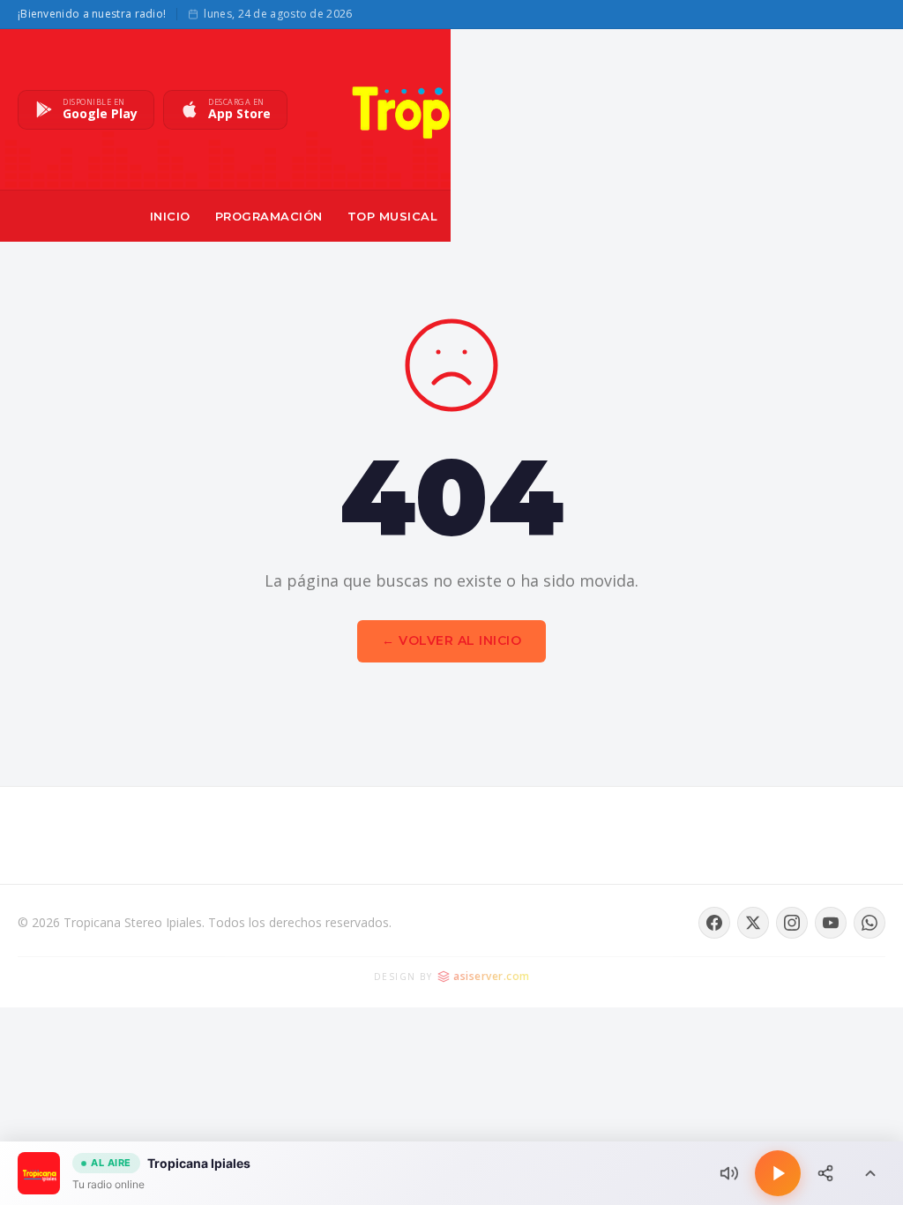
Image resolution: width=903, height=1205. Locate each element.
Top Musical (392, 216)
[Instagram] (757, 109)
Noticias (587, 216)
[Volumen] (729, 1173)
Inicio (170, 216)
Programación (269, 216)
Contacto (682, 216)
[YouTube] (793, 109)
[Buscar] (869, 109)
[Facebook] (687, 109)
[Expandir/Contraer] (870, 1173)
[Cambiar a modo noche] (868, 216)
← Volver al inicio (451, 640)
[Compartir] (825, 1173)
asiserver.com (491, 976)
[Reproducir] (778, 1173)
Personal (496, 216)
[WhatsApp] (828, 109)
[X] (722, 109)
